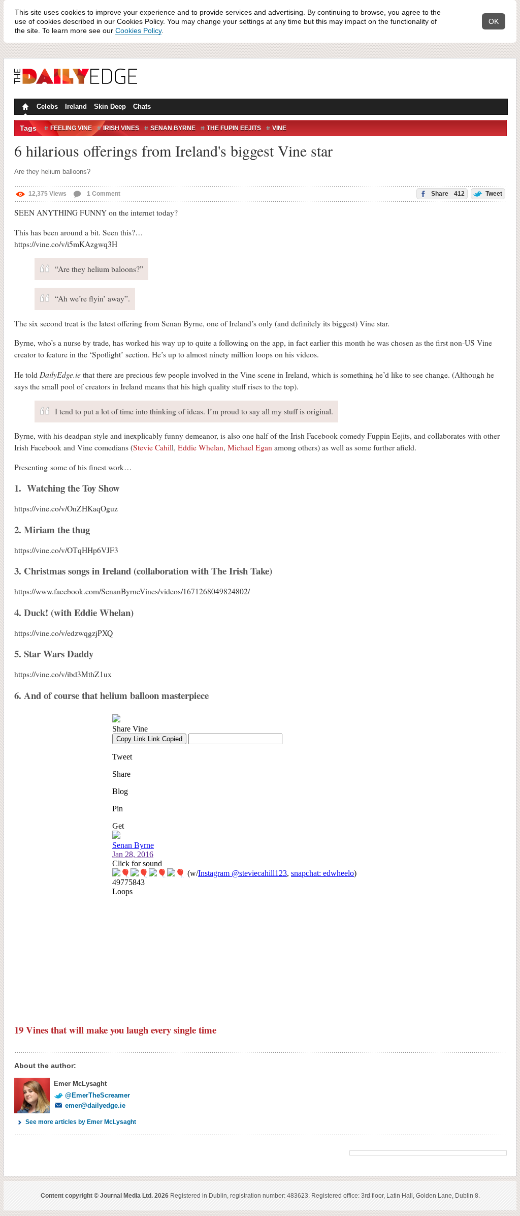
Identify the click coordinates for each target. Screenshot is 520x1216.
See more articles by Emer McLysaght (80, 1122)
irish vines (121, 128)
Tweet (493, 193)
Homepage (24, 108)
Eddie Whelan (200, 447)
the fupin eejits (234, 128)
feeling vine (71, 128)
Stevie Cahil (152, 447)
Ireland (76, 106)
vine (279, 128)
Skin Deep (110, 106)
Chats (142, 106)
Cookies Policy (138, 30)
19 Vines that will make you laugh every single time (115, 1030)
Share (447, 193)
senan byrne (173, 128)
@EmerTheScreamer (97, 1095)
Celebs (47, 106)
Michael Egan (250, 447)
